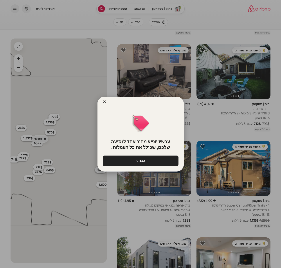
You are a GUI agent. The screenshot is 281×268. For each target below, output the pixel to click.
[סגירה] (104, 101)
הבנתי (140, 160)
